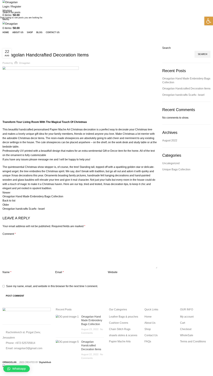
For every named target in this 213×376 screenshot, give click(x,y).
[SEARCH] (208, 12)
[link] (208, 21)
